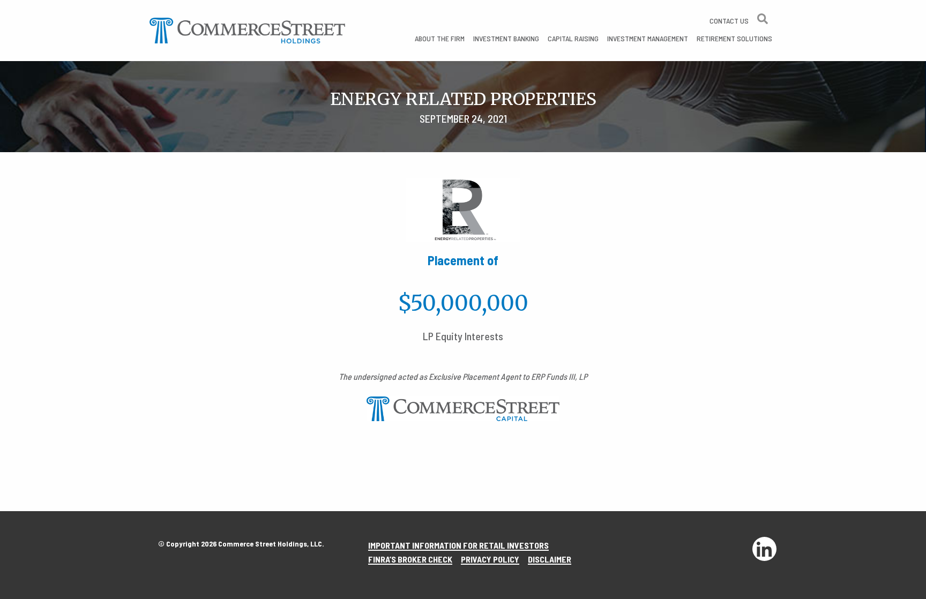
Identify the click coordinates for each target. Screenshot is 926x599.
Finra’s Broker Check (410, 559)
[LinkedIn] (764, 549)
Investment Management (647, 38)
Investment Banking (506, 38)
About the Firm (440, 38)
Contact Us (729, 20)
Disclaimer (549, 559)
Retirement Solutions (734, 38)
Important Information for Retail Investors (458, 545)
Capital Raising (573, 38)
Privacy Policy (490, 559)
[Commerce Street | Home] (247, 29)
